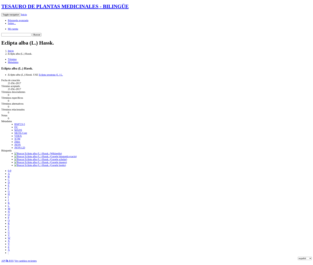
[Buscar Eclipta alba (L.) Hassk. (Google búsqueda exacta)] (45, 156)
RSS (11, 260)
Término (12, 59)
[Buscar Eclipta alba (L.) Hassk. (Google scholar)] (40, 159)
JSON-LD (19, 147)
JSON (17, 144)
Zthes (17, 141)
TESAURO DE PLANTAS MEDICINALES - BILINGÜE (65, 6)
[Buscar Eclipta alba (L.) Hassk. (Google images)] (40, 162)
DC (16, 127)
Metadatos (13, 62)
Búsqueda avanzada (18, 20)
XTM (17, 138)
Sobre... (12, 23)
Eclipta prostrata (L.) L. (51, 74)
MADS (18, 130)
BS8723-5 (19, 124)
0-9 (9, 170)
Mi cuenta (13, 28)
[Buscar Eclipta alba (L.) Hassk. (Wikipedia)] (38, 153)
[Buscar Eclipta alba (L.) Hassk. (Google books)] (40, 165)
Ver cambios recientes (25, 260)
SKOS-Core (20, 133)
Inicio (24, 14)
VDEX (18, 136)
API (3, 260)
